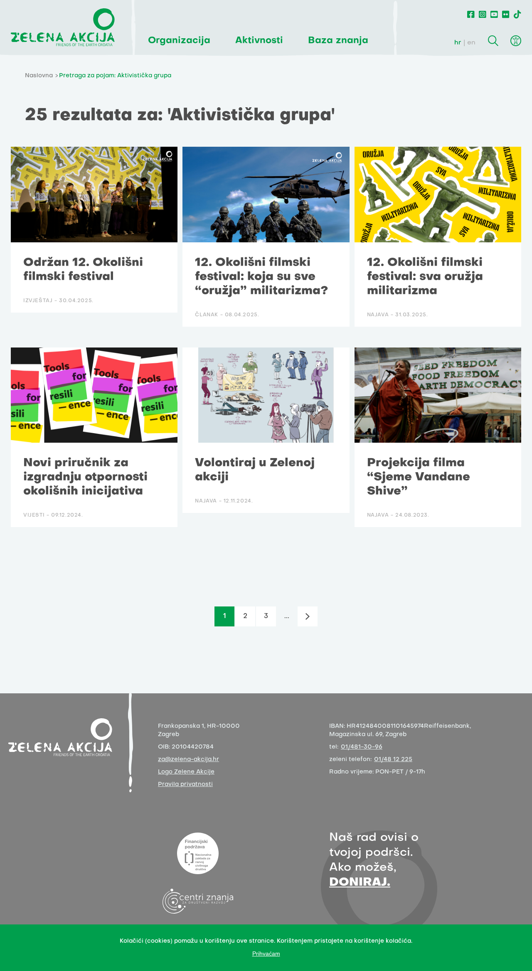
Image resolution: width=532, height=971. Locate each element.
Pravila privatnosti (185, 784)
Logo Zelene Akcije (186, 772)
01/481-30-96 (361, 747)
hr (457, 42)
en (471, 42)
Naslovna (39, 76)
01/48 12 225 (393, 759)
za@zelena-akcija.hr (188, 759)
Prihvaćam (266, 953)
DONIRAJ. (359, 882)
